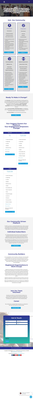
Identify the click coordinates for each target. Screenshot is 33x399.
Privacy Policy (19, 351)
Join (23, 86)
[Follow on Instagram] (15, 355)
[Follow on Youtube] (17, 355)
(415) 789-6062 (14, 351)
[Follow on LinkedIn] (19, 355)
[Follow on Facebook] (12, 355)
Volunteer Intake (16, 307)
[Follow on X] (14, 355)
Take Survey (16, 245)
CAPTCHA (7, 338)
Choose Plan (10, 154)
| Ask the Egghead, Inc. (20, 353)
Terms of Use (7, 149)
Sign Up (8, 52)
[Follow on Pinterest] (20, 355)
